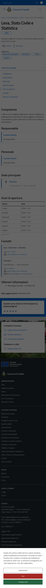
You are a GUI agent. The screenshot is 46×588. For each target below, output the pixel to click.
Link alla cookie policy (25, 563)
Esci (23, 576)
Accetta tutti (23, 582)
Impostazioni (23, 570)
